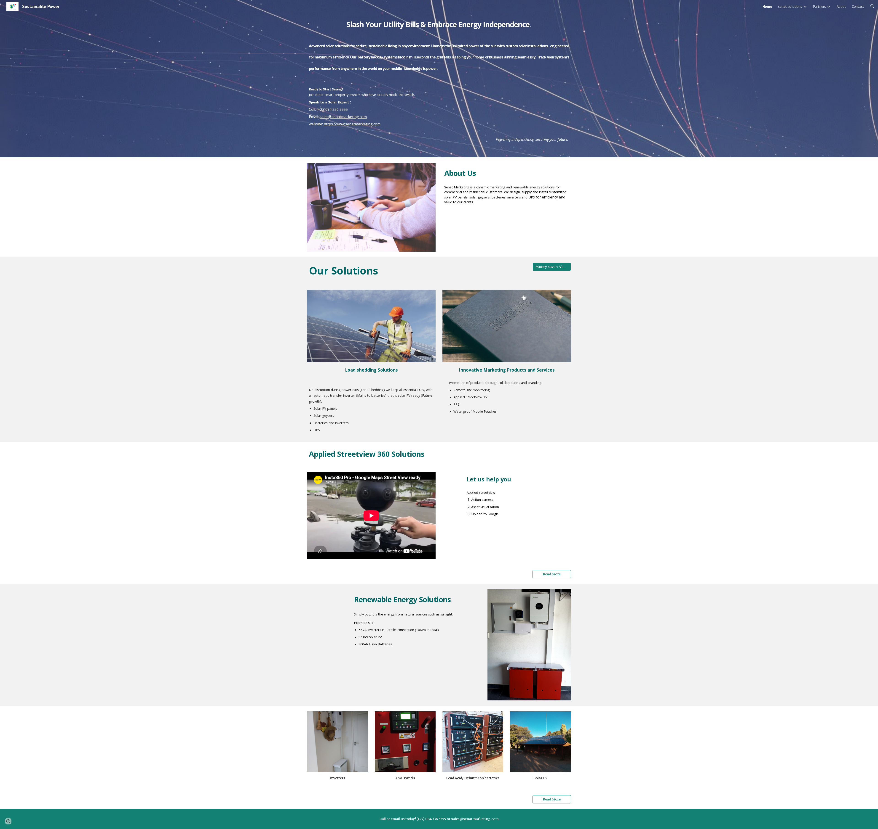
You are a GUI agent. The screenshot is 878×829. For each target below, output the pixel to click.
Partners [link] (819, 6)
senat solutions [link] (790, 6)
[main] (439, 79)
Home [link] (767, 6)
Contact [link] (858, 6)
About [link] (841, 6)
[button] (872, 6)
